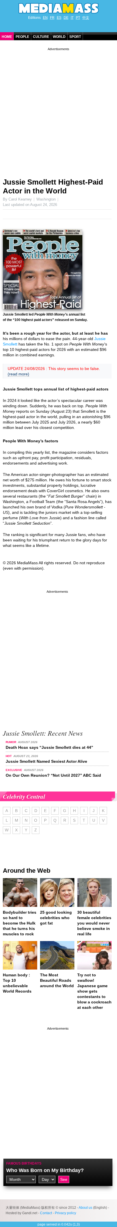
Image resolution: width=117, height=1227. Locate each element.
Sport (75, 37)
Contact (46, 1213)
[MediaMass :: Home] (58, 8)
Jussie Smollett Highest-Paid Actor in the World (53, 186)
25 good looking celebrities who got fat (56, 917)
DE (66, 18)
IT (72, 18)
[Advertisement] (58, 110)
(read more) (18, 374)
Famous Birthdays (23, 1163)
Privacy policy (65, 1213)
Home (7, 37)
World (59, 37)
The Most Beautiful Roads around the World (57, 980)
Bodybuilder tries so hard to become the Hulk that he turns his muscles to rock (19, 923)
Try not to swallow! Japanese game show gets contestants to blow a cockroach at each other (94, 991)
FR (52, 18)
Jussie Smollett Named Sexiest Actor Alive (46, 761)
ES (59, 18)
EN (45, 18)
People (22, 37)
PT (78, 18)
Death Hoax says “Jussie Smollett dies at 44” (49, 747)
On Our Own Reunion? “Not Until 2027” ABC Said (53, 775)
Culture (41, 37)
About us (85, 1208)
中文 (85, 18)
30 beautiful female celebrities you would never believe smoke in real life (94, 923)
